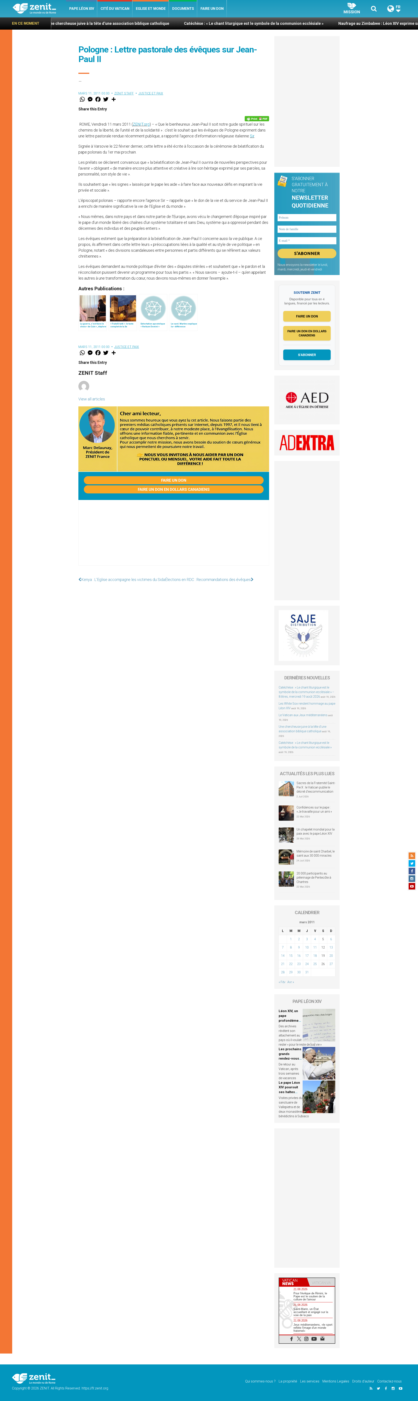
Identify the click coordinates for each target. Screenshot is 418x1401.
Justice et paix (150, 93)
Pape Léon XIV (81, 9)
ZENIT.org (141, 124)
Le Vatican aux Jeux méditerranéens (303, 715)
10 (307, 947)
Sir (252, 136)
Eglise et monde (151, 9)
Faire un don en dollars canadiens (174, 489)
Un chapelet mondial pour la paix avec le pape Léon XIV (316, 832)
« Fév (282, 982)
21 (283, 964)
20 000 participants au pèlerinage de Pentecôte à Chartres (314, 878)
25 (315, 964)
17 (307, 955)
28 (283, 972)
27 (331, 964)
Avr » (290, 982)
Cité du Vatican (115, 9)
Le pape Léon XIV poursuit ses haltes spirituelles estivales (289, 1092)
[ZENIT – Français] (39, 9)
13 (331, 947)
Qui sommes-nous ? (260, 1381)
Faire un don (212, 9)
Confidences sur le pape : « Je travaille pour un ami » (314, 810)
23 (299, 964)
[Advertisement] (174, 537)
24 (307, 964)
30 (299, 972)
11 (315, 947)
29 (291, 972)
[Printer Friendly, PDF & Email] (257, 118)
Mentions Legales (335, 1381)
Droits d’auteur (363, 1381)
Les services (309, 1381)
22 (291, 964)
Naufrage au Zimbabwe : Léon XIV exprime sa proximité (330, 23)
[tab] (293, 1282)
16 (299, 955)
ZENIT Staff (124, 93)
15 (291, 955)
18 (315, 955)
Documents (183, 9)
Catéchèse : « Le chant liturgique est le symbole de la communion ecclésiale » (196, 23)
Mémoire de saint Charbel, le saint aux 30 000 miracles (316, 853)
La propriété (288, 1381)
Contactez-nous (389, 1381)
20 (331, 955)
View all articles (91, 399)
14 (283, 955)
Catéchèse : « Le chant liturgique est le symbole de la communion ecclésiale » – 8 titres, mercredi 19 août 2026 (306, 692)
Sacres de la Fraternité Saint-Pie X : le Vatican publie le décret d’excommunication (316, 787)
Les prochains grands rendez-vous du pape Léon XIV (290, 1058)
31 (307, 972)
